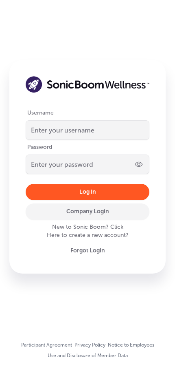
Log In (87, 191)
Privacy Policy (89, 345)
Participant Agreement (46, 345)
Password (39, 147)
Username (40, 113)
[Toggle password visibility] (138, 164)
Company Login (87, 211)
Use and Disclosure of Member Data (88, 355)
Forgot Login (87, 250)
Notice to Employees (131, 345)
